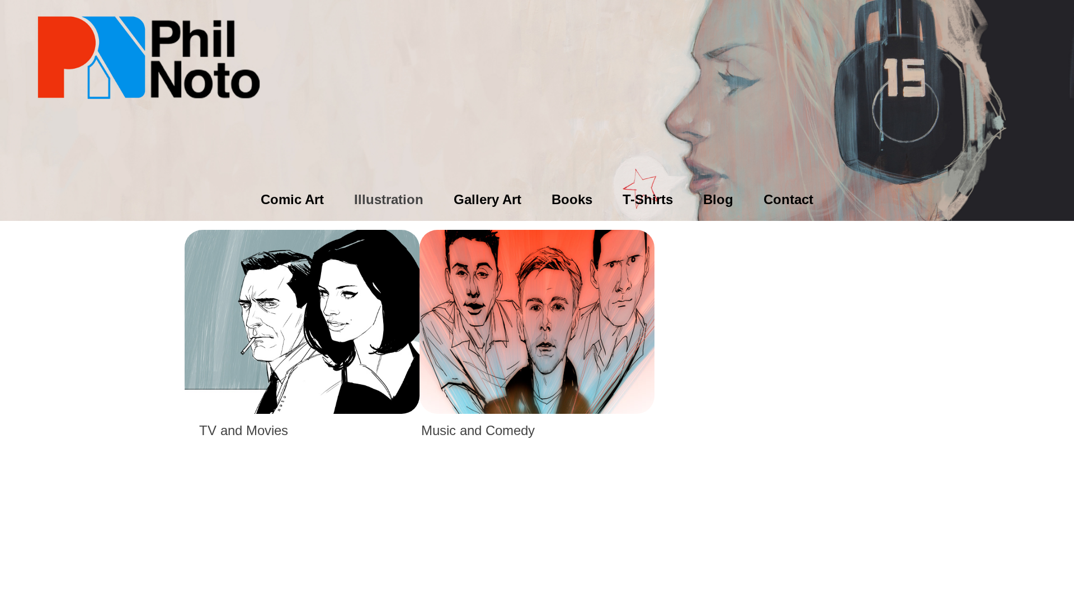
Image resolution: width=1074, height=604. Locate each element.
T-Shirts (648, 199)
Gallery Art (487, 199)
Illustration (388, 199)
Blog (718, 199)
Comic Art (292, 199)
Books (572, 199)
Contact (788, 199)
